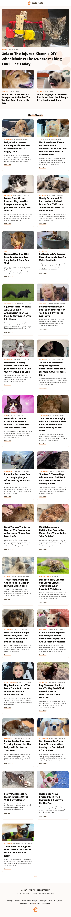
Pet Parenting (43, 304)
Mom (50, 901)
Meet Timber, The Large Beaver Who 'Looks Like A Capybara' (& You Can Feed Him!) (17, 531)
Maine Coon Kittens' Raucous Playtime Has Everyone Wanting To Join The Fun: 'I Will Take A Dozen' (17, 204)
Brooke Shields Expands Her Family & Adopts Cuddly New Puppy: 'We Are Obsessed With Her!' (52, 637)
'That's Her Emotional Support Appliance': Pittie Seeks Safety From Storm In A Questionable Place (52, 368)
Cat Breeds (7, 576)
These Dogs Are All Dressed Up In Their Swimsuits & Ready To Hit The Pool (51, 798)
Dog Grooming (43, 738)
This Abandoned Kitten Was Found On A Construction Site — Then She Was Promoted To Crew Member (53, 148)
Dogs (40, 791)
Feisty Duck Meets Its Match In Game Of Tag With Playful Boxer (16, 796)
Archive (32, 890)
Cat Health (4, 49)
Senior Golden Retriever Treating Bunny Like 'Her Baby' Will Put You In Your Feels (17, 745)
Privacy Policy (43, 890)
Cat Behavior (8, 195)
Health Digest (42, 901)
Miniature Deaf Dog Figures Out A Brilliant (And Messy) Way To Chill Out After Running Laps (17, 367)
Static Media (25, 893)
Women (37, 903)
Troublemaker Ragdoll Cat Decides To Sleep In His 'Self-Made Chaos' (16, 582)
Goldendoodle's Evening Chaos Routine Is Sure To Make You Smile (52, 257)
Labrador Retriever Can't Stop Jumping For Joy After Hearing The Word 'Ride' (17, 479)
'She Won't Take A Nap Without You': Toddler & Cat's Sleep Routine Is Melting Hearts (52, 479)
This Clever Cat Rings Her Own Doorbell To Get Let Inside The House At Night (17, 851)
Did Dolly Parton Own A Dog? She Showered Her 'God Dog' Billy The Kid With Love (52, 311)
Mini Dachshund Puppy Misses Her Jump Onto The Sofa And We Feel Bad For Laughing (16, 637)
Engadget (10, 901)
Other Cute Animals (10, 304)
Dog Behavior (5, 91)
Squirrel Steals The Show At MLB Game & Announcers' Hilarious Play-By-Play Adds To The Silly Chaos (17, 312)
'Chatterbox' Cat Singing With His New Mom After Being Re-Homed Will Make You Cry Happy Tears (52, 424)
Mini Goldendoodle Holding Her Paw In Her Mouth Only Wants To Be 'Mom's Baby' (52, 531)
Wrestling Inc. (46, 903)
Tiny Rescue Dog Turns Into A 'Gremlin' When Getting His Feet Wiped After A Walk (51, 745)
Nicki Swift (23, 903)
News (5, 251)
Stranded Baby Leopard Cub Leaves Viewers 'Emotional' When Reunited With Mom (52, 584)
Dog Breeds (40, 91)
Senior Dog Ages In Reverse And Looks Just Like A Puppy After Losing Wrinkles (52, 97)
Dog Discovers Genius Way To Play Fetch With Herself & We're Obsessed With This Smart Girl (52, 691)
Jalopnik (17, 901)
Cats (40, 139)
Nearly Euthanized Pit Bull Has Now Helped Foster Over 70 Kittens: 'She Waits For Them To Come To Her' (51, 204)
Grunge (34, 901)
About (24, 890)
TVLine (24, 901)
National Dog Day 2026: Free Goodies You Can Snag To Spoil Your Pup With (16, 258)
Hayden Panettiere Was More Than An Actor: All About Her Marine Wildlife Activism (17, 690)
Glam (29, 901)
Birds (5, 791)
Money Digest (58, 901)
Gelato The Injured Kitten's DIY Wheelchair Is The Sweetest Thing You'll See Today (31, 58)
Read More (7, 165)
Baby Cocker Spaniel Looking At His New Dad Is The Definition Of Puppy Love (17, 147)
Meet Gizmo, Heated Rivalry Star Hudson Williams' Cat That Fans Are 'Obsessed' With (16, 423)
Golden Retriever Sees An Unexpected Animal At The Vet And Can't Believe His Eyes (15, 98)
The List (31, 903)
